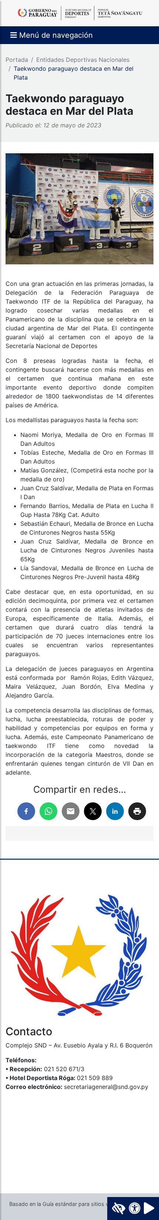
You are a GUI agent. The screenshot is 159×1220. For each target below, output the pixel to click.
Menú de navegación (55, 35)
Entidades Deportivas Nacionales (82, 59)
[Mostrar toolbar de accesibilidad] (133, 1208)
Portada (17, 59)
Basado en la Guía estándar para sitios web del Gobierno (79, 1204)
